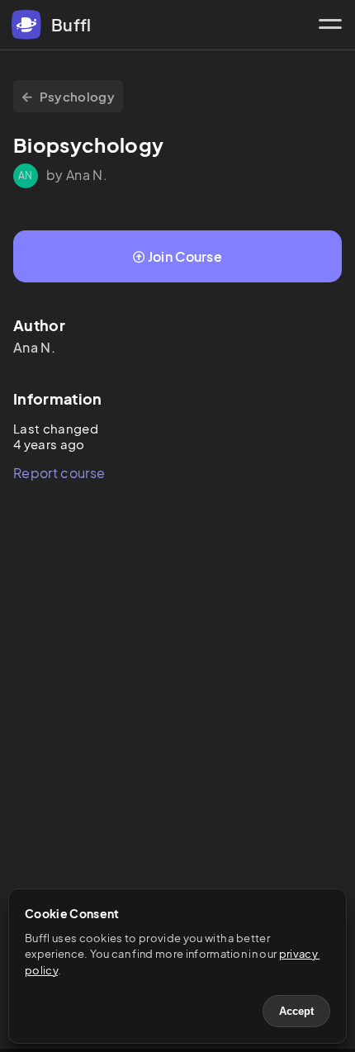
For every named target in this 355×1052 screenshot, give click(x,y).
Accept (296, 1011)
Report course (59, 472)
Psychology (77, 96)
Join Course (185, 256)
